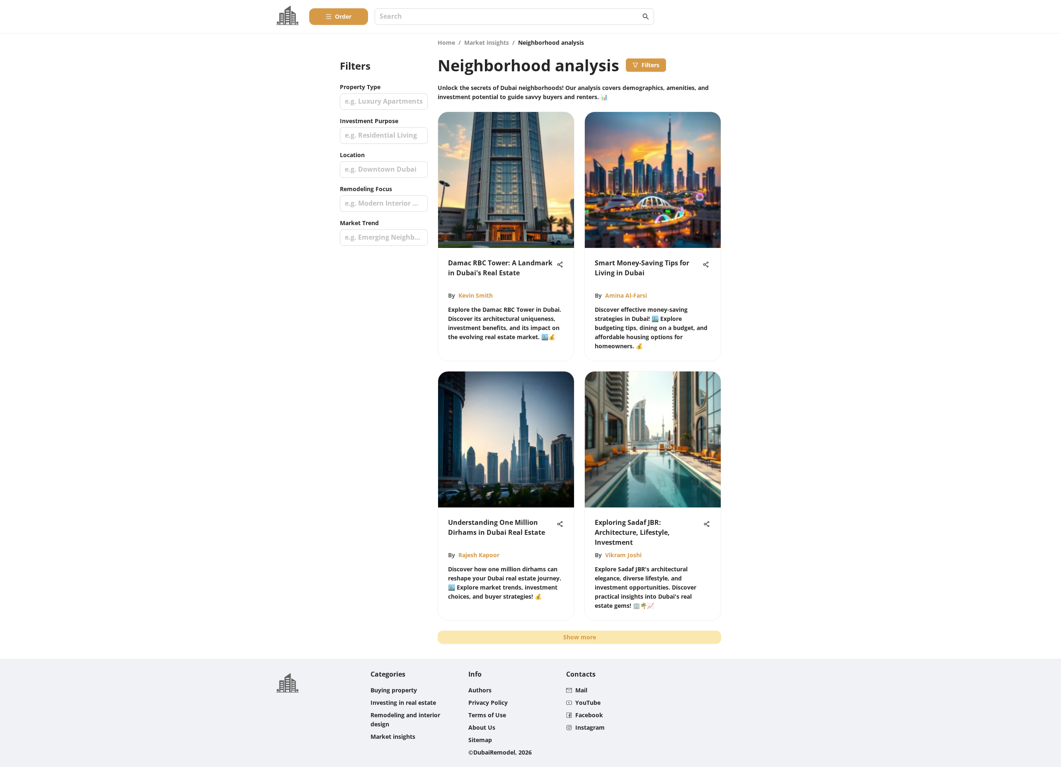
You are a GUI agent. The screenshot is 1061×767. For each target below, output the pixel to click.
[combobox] (510, 17)
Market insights (486, 42)
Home (446, 42)
